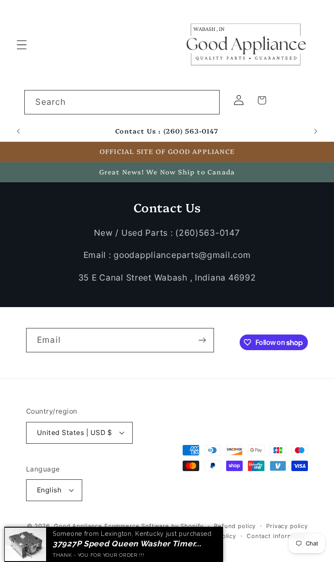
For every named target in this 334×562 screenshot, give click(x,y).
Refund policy (235, 525)
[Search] (207, 102)
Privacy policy (287, 525)
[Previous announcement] (18, 131)
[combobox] (122, 102)
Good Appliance (78, 525)
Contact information (277, 535)
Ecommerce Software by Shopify (154, 525)
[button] (21, 44)
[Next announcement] (315, 131)
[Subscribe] (202, 340)
